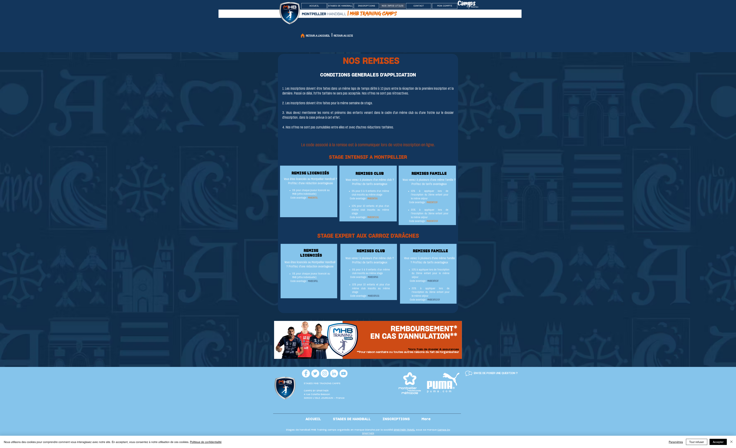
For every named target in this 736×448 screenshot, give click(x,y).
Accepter (718, 442)
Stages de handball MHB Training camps (311, 430)
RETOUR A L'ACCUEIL (318, 35)
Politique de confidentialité (206, 442)
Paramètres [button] (676, 442)
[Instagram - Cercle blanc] (325, 373)
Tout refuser (696, 442)
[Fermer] (731, 442)
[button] (340, 6)
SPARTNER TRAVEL (404, 430)
